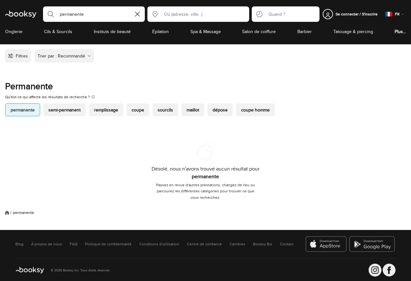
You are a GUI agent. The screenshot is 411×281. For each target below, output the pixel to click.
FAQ (73, 244)
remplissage (106, 110)
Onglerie (13, 31)
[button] (49, 14)
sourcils (165, 110)
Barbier (304, 31)
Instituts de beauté (112, 31)
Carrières (237, 244)
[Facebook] (389, 270)
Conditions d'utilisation (159, 244)
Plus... (400, 31)
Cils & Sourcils (58, 31)
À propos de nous (46, 244)
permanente (23, 110)
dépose (220, 110)
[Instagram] (375, 270)
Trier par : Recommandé (61, 56)
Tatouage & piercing (353, 31)
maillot (193, 110)
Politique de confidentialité (108, 244)
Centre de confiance (204, 244)
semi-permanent (64, 110)
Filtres (22, 56)
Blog (19, 244)
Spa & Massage (205, 31)
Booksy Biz (262, 244)
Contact (286, 244)
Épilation (160, 31)
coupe (138, 110)
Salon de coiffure (259, 31)
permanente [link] (23, 213)
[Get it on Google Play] (372, 244)
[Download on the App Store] (326, 244)
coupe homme (255, 110)
